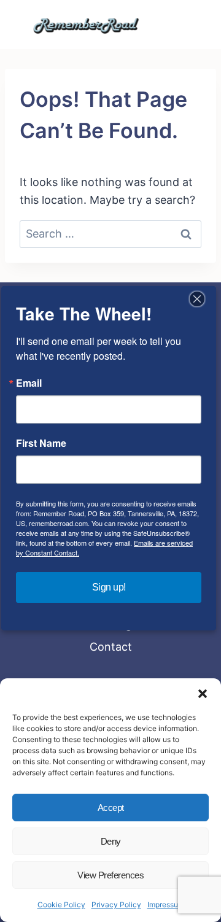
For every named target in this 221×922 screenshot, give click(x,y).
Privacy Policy (116, 904)
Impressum (165, 904)
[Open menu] (179, 25)
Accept (111, 807)
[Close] (197, 299)
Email (29, 383)
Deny (111, 841)
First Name (41, 443)
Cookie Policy (61, 904)
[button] (202, 694)
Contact (111, 646)
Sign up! (109, 587)
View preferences (110, 875)
